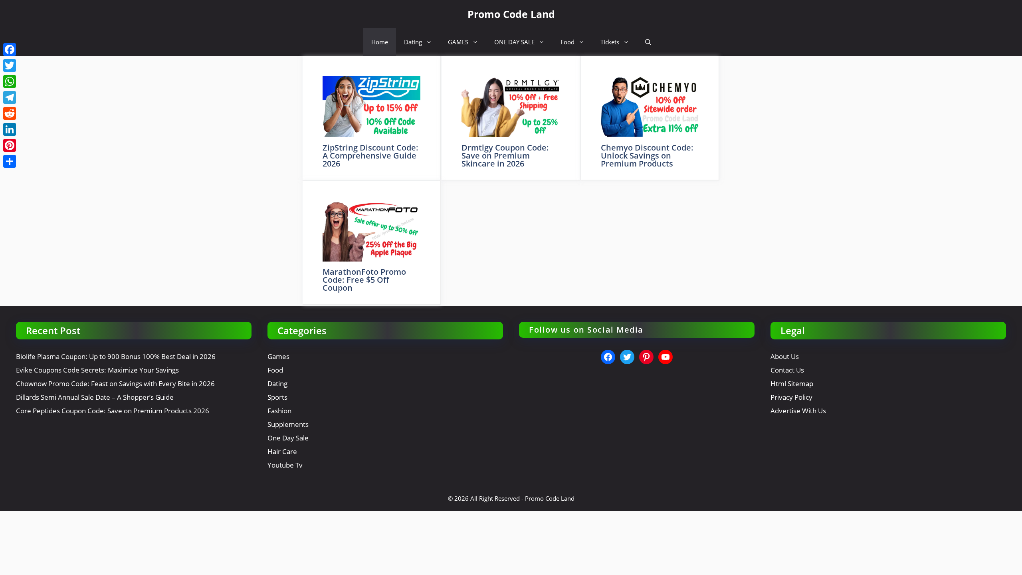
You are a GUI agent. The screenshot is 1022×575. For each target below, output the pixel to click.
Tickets (609, 42)
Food (567, 42)
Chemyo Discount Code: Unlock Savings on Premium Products (647, 155)
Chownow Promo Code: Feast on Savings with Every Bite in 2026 (115, 383)
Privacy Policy (791, 397)
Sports (277, 397)
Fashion (279, 410)
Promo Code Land (511, 14)
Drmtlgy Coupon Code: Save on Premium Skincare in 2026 (505, 155)
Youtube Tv (285, 465)
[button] (648, 42)
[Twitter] (10, 65)
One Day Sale (288, 437)
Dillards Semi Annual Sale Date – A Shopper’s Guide (95, 397)
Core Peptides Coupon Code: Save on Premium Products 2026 (112, 410)
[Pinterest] (10, 145)
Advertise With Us (798, 410)
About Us (784, 356)
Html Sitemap (791, 383)
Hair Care (282, 451)
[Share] (10, 161)
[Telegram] (10, 97)
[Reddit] (10, 113)
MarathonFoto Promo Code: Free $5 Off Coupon (364, 279)
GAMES (458, 42)
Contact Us (787, 370)
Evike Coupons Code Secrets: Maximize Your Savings (97, 370)
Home (379, 42)
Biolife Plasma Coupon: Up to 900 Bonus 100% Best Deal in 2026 (116, 356)
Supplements (288, 424)
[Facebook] (10, 50)
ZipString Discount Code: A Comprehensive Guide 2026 (370, 155)
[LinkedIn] (10, 129)
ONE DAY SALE (514, 42)
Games (278, 356)
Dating (413, 42)
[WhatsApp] (10, 81)
